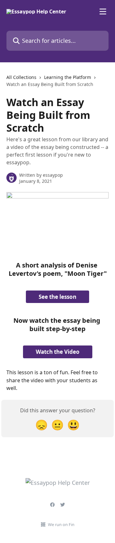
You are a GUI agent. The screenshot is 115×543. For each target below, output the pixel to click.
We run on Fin (61, 524)
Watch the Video (58, 351)
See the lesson (57, 296)
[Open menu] (103, 11)
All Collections (21, 77)
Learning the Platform (67, 77)
